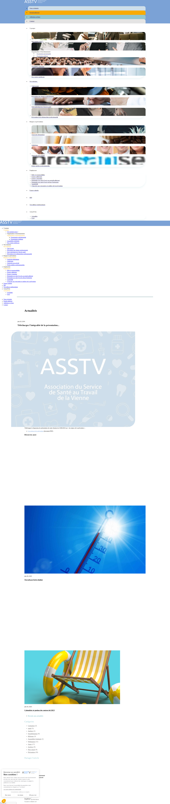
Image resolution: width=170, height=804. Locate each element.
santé (29, 728)
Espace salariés (8, 283)
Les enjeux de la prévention (35, 431)
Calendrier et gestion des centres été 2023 (39, 710)
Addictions (10, 261)
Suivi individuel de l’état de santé (16, 252)
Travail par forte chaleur (33, 580)
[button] (85, 573)
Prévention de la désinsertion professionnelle (19, 254)
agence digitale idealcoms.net (43, 801)
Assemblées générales (13, 241)
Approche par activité (13, 263)
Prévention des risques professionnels (17, 250)
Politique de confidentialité (37, 797)
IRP (5, 285)
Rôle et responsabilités (13, 270)
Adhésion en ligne (9, 303)
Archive (30, 747)
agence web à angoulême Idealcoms (38, 798)
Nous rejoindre (8, 299)
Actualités (10, 292)
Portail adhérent (8, 301)
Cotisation (31, 726)
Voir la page (10, 248)
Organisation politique (17, 239)
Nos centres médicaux (13, 243)
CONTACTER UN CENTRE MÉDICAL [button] (45, 792)
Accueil (30, 315)
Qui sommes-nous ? (12, 232)
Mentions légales (27, 797)
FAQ (8, 294)
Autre (30, 317)
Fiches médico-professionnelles (16, 265)
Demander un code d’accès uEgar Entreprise (19, 278)
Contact (6, 305)
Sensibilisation (32, 734)
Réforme (31, 736)
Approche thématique (13, 259)
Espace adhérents (12, 272)
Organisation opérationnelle (18, 237)
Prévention (31, 752)
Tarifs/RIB (10, 279)
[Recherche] (8, 803)
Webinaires (31, 742)
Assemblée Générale (34, 739)
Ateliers (30, 731)
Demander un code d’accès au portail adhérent (20, 276)
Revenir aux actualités (35, 716)
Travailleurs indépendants (11, 287)
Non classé (31, 750)
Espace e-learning (12, 274)
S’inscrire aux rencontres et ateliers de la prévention (21, 281)
